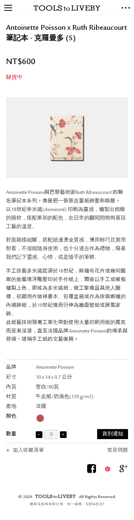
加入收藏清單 (28, 450)
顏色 (11, 416)
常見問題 (117, 450)
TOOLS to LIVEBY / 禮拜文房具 (67, 8)
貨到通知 (112, 434)
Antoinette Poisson (55, 367)
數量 (11, 434)
